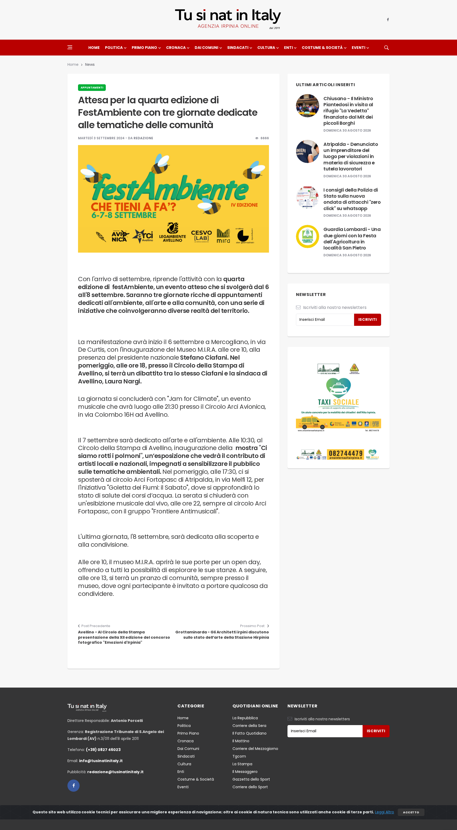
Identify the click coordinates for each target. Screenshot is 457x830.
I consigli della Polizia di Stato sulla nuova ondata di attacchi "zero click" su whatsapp (352, 199)
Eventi (358, 47)
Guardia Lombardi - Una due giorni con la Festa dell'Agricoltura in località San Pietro (352, 238)
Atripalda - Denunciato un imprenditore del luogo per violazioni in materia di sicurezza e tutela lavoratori (350, 156)
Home (94, 47)
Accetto (411, 812)
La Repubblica (245, 718)
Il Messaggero (245, 771)
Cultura (266, 47)
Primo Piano (144, 47)
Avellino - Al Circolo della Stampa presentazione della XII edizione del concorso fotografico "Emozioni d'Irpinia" (124, 637)
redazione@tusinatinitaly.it (115, 772)
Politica (114, 47)
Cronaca (176, 47)
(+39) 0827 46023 (103, 749)
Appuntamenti (92, 88)
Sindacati (237, 47)
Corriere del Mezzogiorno (255, 748)
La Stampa (242, 764)
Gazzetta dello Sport (251, 779)
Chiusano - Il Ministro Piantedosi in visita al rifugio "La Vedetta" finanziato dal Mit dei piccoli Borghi (348, 111)
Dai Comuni (206, 47)
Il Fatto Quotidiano (249, 733)
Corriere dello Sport (250, 787)
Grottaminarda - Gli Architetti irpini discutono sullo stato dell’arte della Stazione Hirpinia (222, 635)
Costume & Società (322, 47)
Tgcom (239, 756)
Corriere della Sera (249, 725)
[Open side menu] (69, 47)
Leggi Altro (384, 812)
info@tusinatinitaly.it (101, 760)
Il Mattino (240, 741)
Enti (288, 47)
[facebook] (388, 20)
